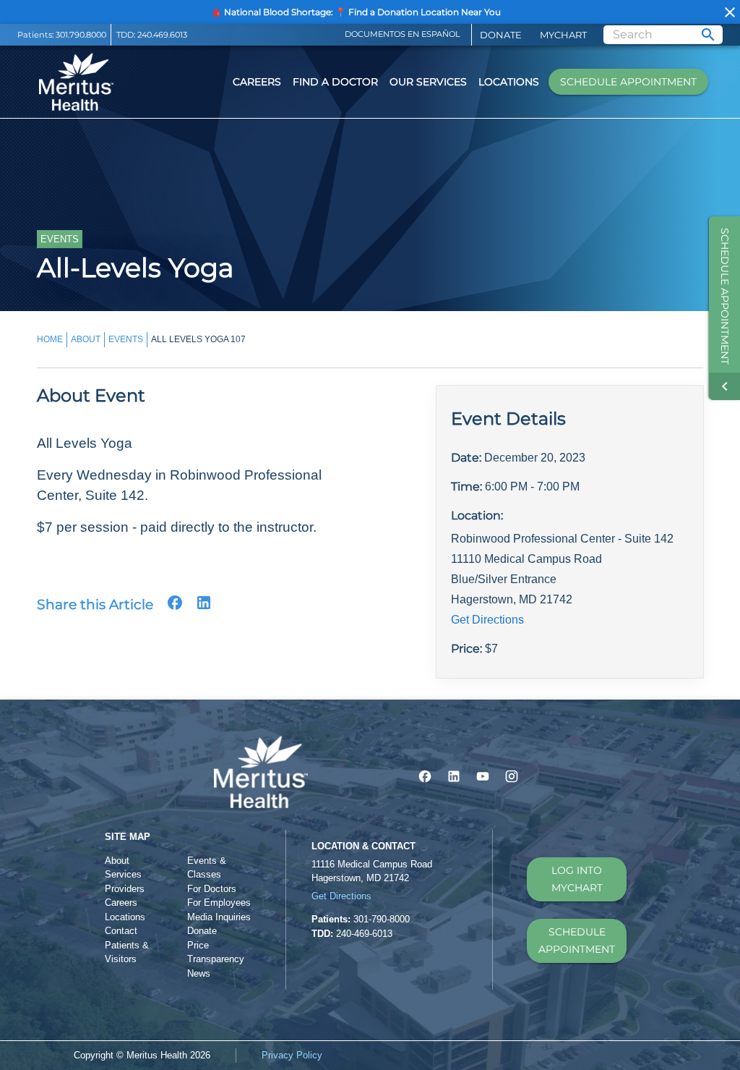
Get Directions (487, 619)
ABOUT (85, 339)
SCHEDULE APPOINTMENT (576, 940)
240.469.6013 (162, 35)
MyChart (563, 35)
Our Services (428, 81)
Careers (257, 81)
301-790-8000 (381, 919)
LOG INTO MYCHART (577, 879)
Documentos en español (402, 34)
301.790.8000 (81, 35)
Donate (501, 35)
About (117, 860)
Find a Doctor (335, 81)
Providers (125, 888)
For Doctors (211, 888)
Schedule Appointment (628, 81)
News (198, 973)
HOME (50, 339)
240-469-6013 (364, 933)
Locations (508, 81)
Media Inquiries (219, 917)
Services (123, 874)
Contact (121, 930)
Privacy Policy (292, 1055)
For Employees (219, 902)
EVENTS (125, 339)
